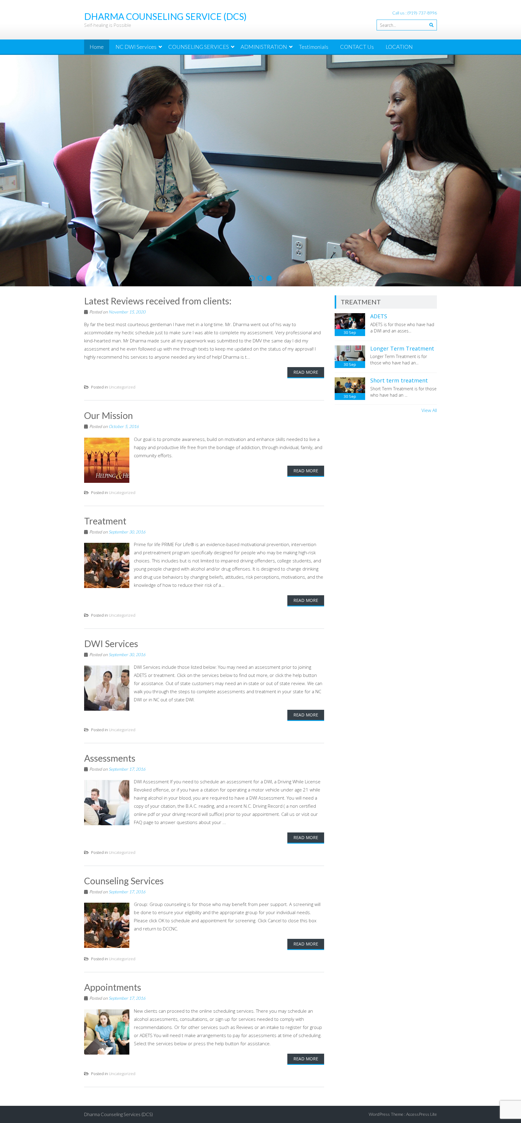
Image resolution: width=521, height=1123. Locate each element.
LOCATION (399, 46)
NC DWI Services (135, 46)
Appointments (112, 987)
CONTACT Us (357, 46)
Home (97, 46)
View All (429, 410)
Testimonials (313, 46)
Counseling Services (124, 880)
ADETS (378, 316)
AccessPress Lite (421, 1114)
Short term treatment (399, 380)
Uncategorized (122, 387)
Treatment (105, 520)
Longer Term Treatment (402, 348)
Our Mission (108, 415)
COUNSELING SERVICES (198, 46)
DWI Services (111, 643)
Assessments (109, 758)
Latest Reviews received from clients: (158, 300)
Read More (305, 372)
